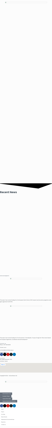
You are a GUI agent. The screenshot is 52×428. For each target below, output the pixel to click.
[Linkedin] (14, 354)
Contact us (3, 424)
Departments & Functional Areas (7, 419)
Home (2, 409)
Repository (3, 422)
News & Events (4, 416)
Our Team (3, 414)
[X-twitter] (4, 354)
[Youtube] (8, 354)
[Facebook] (1, 354)
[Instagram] (11, 354)
